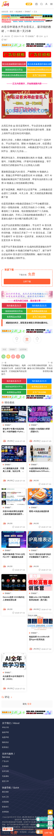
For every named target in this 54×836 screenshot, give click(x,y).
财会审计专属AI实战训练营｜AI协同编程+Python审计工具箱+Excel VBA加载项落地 (13, 430)
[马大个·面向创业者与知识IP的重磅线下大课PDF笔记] (40, 539)
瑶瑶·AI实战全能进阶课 (39, 511)
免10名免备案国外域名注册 (14, 64)
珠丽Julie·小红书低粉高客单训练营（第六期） (39, 598)
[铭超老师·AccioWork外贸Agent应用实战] (40, 622)
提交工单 (5, 781)
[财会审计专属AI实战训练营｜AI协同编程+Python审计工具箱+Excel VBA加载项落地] (13, 414)
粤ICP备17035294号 (30, 819)
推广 (6, 39)
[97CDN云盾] (27, 16)
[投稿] (36, 4)
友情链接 (5, 812)
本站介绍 (5, 727)
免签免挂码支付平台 (14, 69)
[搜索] (41, 4)
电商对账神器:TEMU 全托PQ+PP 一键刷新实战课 (14, 555)
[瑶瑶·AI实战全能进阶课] (40, 496)
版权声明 (5, 732)
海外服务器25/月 (14, 305)
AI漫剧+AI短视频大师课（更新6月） (39, 430)
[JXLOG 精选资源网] (5, 4)
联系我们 (5, 747)
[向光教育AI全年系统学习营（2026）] (13, 661)
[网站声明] (27, 295)
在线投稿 (5, 802)
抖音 (12, 171)
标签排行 (5, 807)
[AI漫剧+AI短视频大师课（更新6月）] (40, 414)
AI (14, 125)
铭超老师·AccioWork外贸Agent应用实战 (39, 638)
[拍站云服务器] (27, 45)
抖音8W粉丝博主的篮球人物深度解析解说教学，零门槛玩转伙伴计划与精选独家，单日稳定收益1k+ (13, 512)
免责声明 (5, 737)
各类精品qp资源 (14, 316)
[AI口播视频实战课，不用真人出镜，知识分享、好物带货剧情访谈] (13, 453)
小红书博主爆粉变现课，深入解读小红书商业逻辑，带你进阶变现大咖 (40, 368)
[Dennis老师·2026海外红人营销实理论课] (13, 582)
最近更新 (5, 792)
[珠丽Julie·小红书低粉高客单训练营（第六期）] (40, 582)
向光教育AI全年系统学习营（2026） (13, 677)
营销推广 (31, 36)
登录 (29, 704)
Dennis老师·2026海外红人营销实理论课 (14, 598)
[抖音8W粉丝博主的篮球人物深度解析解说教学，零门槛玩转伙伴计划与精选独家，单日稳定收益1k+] (13, 496)
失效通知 (5, 776)
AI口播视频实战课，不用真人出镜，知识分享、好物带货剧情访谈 (13, 470)
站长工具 (5, 797)
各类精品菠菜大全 (39, 311)
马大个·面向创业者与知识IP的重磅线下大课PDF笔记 (40, 555)
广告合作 (5, 761)
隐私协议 (5, 742)
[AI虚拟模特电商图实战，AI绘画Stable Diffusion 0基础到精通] (40, 453)
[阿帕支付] (27, 20)
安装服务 (5, 766)
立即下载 (27, 281)
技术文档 (5, 771)
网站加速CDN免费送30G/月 (39, 69)
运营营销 (23, 349)
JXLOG (7, 36)
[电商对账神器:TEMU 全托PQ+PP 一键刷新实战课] (13, 539)
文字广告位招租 (39, 75)
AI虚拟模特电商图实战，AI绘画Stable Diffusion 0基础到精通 (39, 470)
